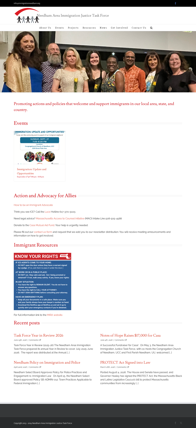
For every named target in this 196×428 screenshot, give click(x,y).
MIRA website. (55, 315)
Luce (47, 211)
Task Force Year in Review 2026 (38, 335)
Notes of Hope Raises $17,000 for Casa (130, 335)
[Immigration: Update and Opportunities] (39, 147)
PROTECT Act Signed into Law (125, 362)
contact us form (43, 232)
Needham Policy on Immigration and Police (47, 362)
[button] (151, 27)
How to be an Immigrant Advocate (33, 205)
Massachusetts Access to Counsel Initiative (60, 218)
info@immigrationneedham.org (27, 3)
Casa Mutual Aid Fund (42, 225)
